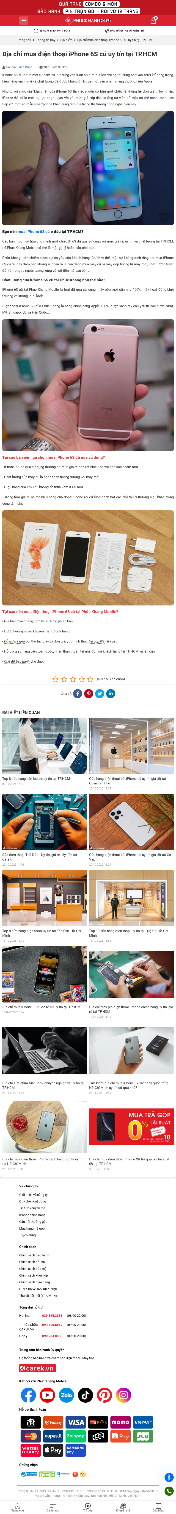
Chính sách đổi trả (32, 1262)
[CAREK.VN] (37, 1368)
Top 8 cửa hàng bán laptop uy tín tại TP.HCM (36, 779)
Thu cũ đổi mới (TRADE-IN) (38, 1296)
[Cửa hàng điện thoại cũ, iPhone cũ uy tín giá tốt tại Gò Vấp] (131, 822)
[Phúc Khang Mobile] (88, 20)
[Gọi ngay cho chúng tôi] (169, 1491)
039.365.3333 (52, 1315)
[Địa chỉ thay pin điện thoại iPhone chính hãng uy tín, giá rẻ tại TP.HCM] (131, 974)
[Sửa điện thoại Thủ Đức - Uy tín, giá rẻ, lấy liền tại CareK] (44, 822)
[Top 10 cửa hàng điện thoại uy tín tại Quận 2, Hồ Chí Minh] (131, 898)
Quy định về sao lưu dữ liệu (38, 1289)
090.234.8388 (52, 1336)
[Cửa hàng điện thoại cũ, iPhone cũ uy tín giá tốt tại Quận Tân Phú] (131, 746)
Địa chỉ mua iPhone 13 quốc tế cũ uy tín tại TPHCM (41, 1007)
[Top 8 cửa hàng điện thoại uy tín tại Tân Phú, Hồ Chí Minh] (44, 898)
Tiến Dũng (25, 67)
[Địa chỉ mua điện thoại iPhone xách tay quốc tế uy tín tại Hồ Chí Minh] (44, 1126)
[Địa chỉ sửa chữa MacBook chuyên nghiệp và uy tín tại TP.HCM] (44, 1050)
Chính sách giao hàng (34, 1282)
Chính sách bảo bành (34, 1255)
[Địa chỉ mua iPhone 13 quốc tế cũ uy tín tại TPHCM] (44, 974)
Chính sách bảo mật (33, 1269)
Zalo (169, 1477)
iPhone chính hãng (32, 1215)
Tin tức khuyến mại (32, 1208)
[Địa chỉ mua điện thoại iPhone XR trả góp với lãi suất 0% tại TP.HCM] (131, 1126)
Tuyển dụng (27, 1235)
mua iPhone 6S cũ (34, 231)
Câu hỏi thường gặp (33, 1221)
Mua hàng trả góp (32, 1228)
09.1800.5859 (52, 1325)
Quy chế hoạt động (32, 1201)
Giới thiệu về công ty (33, 1195)
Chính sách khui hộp (33, 1275)
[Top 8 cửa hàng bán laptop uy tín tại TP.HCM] (44, 746)
